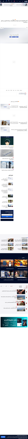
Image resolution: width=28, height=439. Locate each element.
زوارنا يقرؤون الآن (24, 237)
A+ (1, 27)
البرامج (19, 1)
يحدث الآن (7, 136)
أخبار (22, 1)
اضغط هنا (19, 438)
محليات (12, 157)
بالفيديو (23, 257)
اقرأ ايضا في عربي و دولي (14, 101)
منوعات (12, 169)
